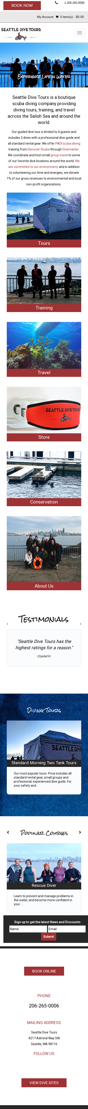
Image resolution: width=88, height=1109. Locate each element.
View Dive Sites (44, 1083)
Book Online (44, 971)
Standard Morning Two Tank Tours (44, 762)
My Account (45, 16)
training (46, 110)
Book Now (22, 5)
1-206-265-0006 (74, 2)
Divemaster (70, 149)
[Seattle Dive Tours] (21, 33)
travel (69, 110)
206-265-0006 (44, 1006)
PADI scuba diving (67, 143)
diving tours (25, 110)
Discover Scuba (39, 149)
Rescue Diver (44, 885)
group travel (59, 155)
